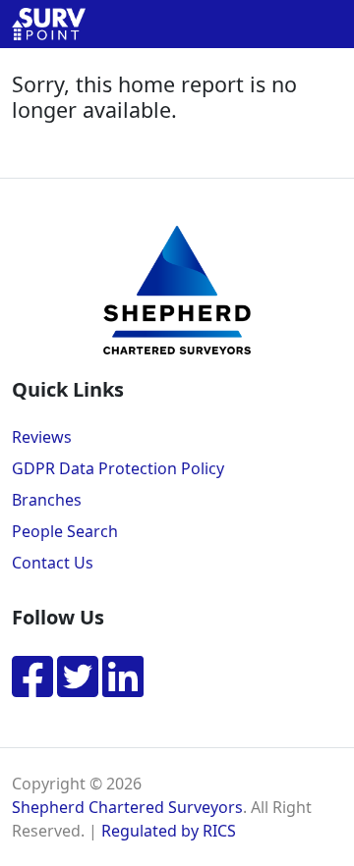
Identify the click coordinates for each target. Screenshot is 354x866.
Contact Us (52, 562)
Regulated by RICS (168, 830)
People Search (65, 531)
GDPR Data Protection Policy (118, 468)
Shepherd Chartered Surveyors (127, 807)
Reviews (42, 437)
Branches (47, 500)
